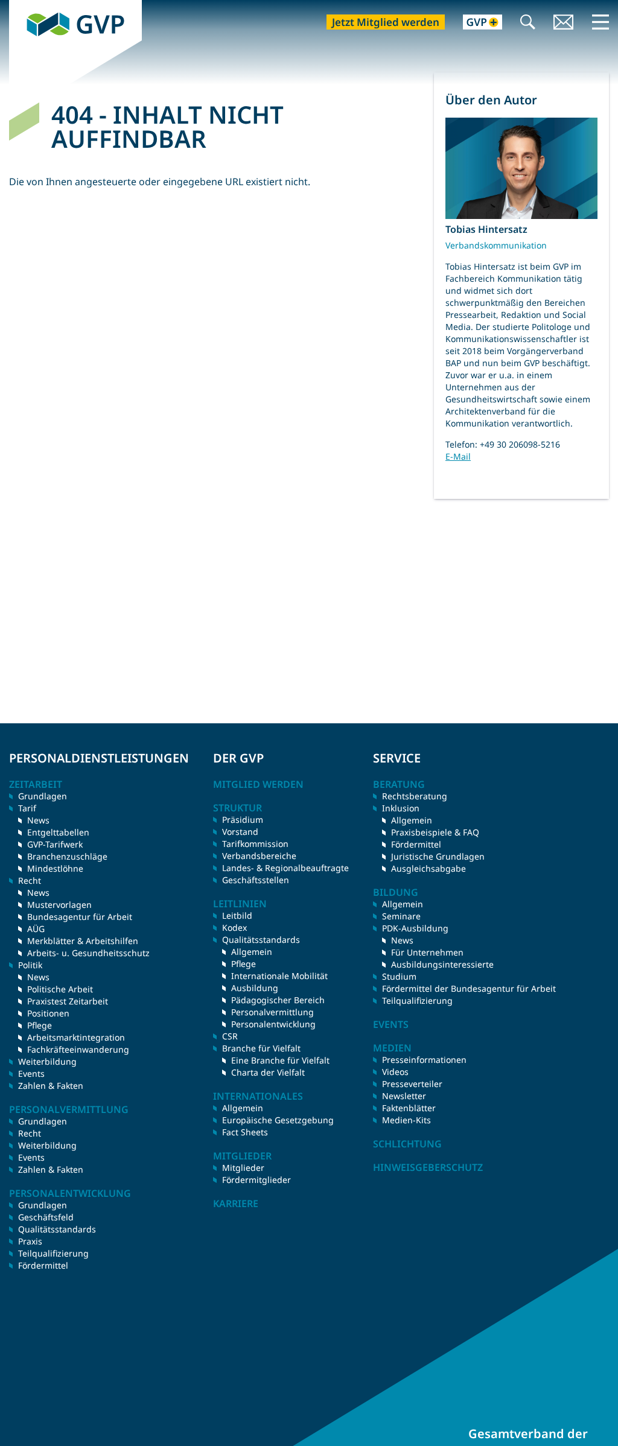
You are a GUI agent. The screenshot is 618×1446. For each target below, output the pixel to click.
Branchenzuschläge (67, 856)
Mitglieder (243, 1167)
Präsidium (242, 819)
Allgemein (251, 951)
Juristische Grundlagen (438, 856)
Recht (29, 1133)
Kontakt (563, 23)
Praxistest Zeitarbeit (67, 1001)
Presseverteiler (412, 1083)
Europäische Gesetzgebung (278, 1120)
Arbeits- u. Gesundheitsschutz (88, 953)
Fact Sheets (245, 1132)
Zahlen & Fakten (50, 1085)
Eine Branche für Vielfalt (280, 1060)
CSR (230, 1036)
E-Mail (458, 456)
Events (31, 1073)
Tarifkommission (255, 843)
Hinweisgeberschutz (428, 1167)
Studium (399, 976)
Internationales (258, 1096)
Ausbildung (254, 988)
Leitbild (237, 915)
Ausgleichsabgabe (428, 868)
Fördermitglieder (256, 1179)
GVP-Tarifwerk (55, 844)
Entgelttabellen (58, 832)
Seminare (401, 916)
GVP (18, 6)
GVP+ (475, 23)
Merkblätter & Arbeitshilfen (82, 941)
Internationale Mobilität (279, 975)
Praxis (30, 1241)
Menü (600, 21)
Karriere (235, 1203)
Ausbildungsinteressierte (442, 964)
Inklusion (400, 808)
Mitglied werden (258, 784)
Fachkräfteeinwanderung (78, 1049)
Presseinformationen (424, 1059)
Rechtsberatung (414, 796)
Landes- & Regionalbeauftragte (285, 868)
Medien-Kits (406, 1120)
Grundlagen (42, 796)
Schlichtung (407, 1143)
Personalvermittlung (272, 1012)
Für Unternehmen (427, 952)
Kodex (234, 927)
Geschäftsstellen (255, 880)
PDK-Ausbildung (415, 928)
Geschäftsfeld (46, 1217)
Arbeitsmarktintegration (76, 1037)
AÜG (36, 928)
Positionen (48, 1013)
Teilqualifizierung (53, 1253)
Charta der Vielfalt (268, 1072)
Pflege (39, 1025)
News (38, 820)
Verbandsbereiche (259, 855)
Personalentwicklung (273, 1024)
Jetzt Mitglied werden (385, 22)
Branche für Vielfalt (261, 1048)
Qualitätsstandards (57, 1229)
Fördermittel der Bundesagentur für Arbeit (469, 988)
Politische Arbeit (60, 989)
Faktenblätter (409, 1108)
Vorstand (240, 831)
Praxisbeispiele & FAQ (435, 832)
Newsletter (404, 1096)
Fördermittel (43, 1265)
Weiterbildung (47, 1061)
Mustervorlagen (59, 904)
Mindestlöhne (55, 868)
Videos (395, 1071)
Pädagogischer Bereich (278, 1000)
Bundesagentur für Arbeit (79, 916)
